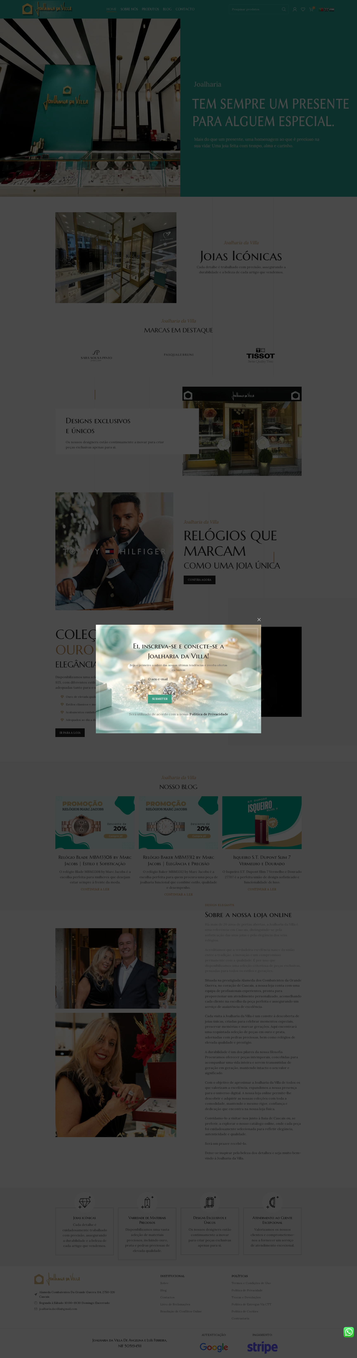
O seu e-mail (158, 679)
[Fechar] (259, 619)
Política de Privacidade (208, 714)
